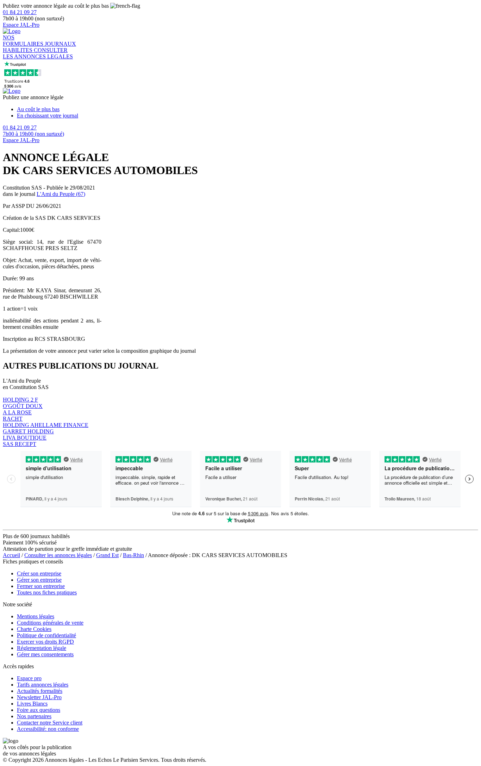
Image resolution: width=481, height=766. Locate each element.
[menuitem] (247, 109)
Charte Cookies (34, 629)
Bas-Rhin (133, 555)
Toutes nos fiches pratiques (47, 592)
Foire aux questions (38, 710)
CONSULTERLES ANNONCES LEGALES (38, 53)
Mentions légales (35, 616)
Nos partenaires (34, 716)
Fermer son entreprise (41, 586)
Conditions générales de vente (50, 623)
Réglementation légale (41, 648)
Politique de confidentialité (46, 635)
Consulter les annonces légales (58, 555)
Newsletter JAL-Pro (39, 697)
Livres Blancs (32, 704)
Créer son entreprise (39, 573)
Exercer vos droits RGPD (45, 642)
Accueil (11, 555)
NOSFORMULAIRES (24, 40)
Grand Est (107, 555)
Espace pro (29, 678)
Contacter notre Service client (49, 723)
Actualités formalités (39, 691)
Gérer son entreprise (39, 580)
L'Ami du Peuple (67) (61, 194)
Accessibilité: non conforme (48, 729)
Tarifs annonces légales (42, 685)
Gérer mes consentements (45, 654)
